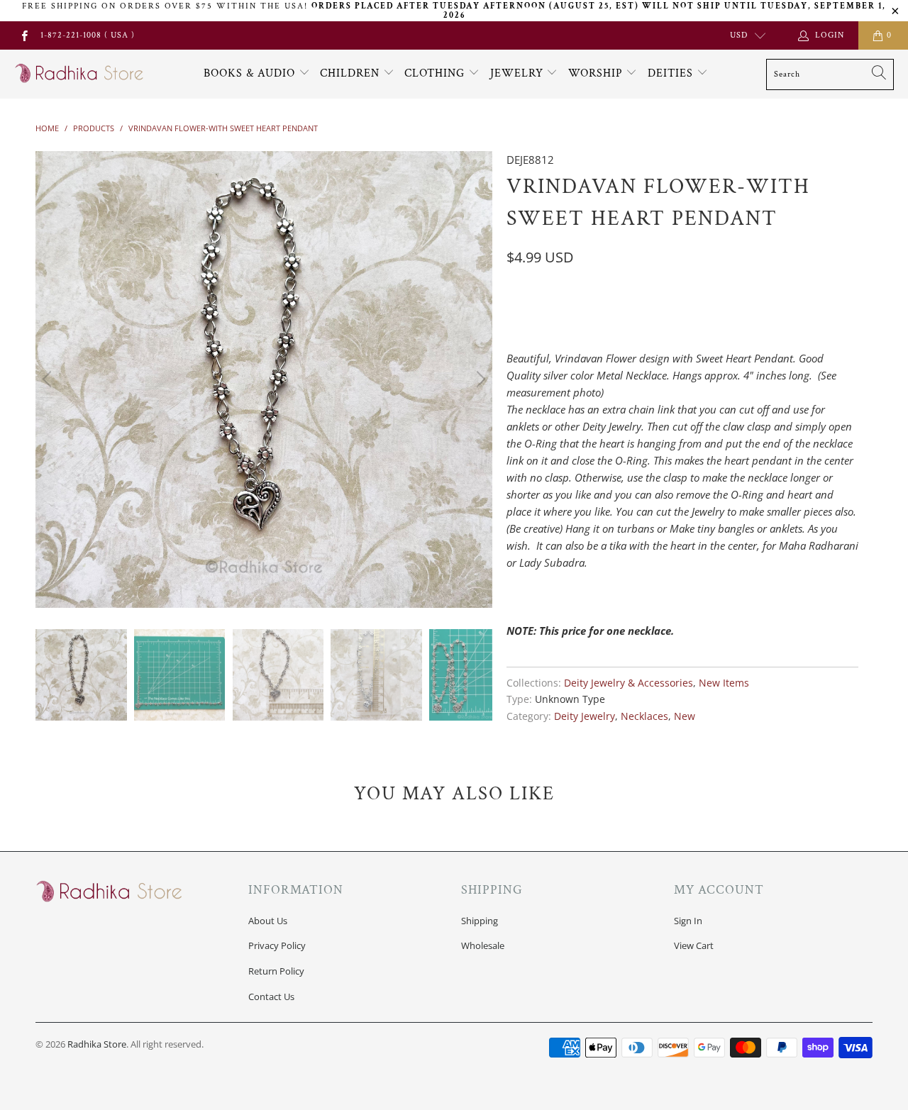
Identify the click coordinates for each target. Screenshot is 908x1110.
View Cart (694, 945)
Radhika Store (96, 1044)
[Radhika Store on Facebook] (24, 35)
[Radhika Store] (79, 73)
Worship (597, 73)
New (684, 716)
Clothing (436, 73)
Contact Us (271, 996)
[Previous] (49, 379)
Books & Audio (249, 73)
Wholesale (482, 945)
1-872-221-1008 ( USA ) (87, 35)
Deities (672, 73)
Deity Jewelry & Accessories (628, 683)
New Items (724, 683)
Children (351, 73)
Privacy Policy (277, 945)
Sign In (688, 920)
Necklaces (644, 716)
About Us (267, 920)
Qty (515, 290)
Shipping (479, 920)
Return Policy (276, 971)
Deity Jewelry (584, 716)
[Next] (479, 379)
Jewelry (518, 73)
